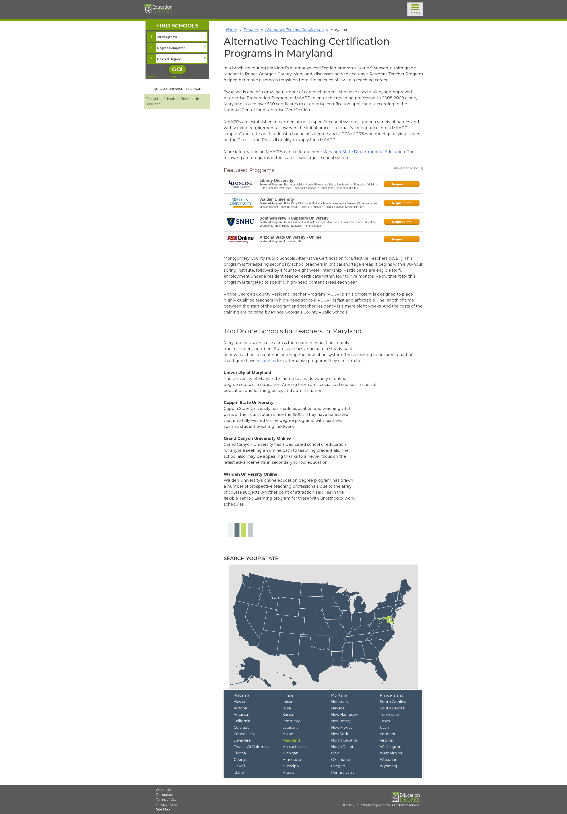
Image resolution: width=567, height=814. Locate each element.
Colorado (242, 727)
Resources (164, 795)
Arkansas (241, 715)
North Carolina (344, 740)
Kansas (288, 715)
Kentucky (291, 721)
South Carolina (393, 702)
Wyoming (388, 766)
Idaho (239, 772)
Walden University (277, 199)
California (242, 721)
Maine (287, 734)
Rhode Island (391, 695)
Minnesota (291, 760)
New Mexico (342, 727)
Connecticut (245, 734)
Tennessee (389, 715)
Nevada (338, 708)
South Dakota (392, 708)
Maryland (291, 740)
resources (266, 360)
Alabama (241, 695)
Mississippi (290, 766)
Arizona (240, 708)
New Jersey (341, 721)
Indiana (288, 702)
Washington (390, 747)
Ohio (335, 753)
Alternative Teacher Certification (294, 30)
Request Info (402, 184)
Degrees (251, 30)
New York (339, 734)
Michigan (290, 753)
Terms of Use (166, 800)
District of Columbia (251, 747)
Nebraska (339, 702)
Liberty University (276, 180)
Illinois (287, 695)
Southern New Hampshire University (294, 218)
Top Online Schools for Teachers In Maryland (172, 101)
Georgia (241, 760)
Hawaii (239, 766)
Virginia (386, 740)
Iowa (286, 708)
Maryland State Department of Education (363, 151)
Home (231, 30)
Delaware (242, 740)
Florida (240, 753)
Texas (385, 721)
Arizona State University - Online (290, 237)
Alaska (239, 702)
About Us (163, 790)
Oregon (338, 766)
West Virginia (391, 753)
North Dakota (343, 747)
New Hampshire (345, 715)
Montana (339, 695)
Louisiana (290, 727)
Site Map (163, 809)
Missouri (289, 772)
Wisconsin (388, 760)
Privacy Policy (167, 804)
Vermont (388, 734)
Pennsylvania (343, 772)
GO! (177, 69)
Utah (384, 727)
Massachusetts (295, 747)
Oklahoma (340, 760)
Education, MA (293, 241)
